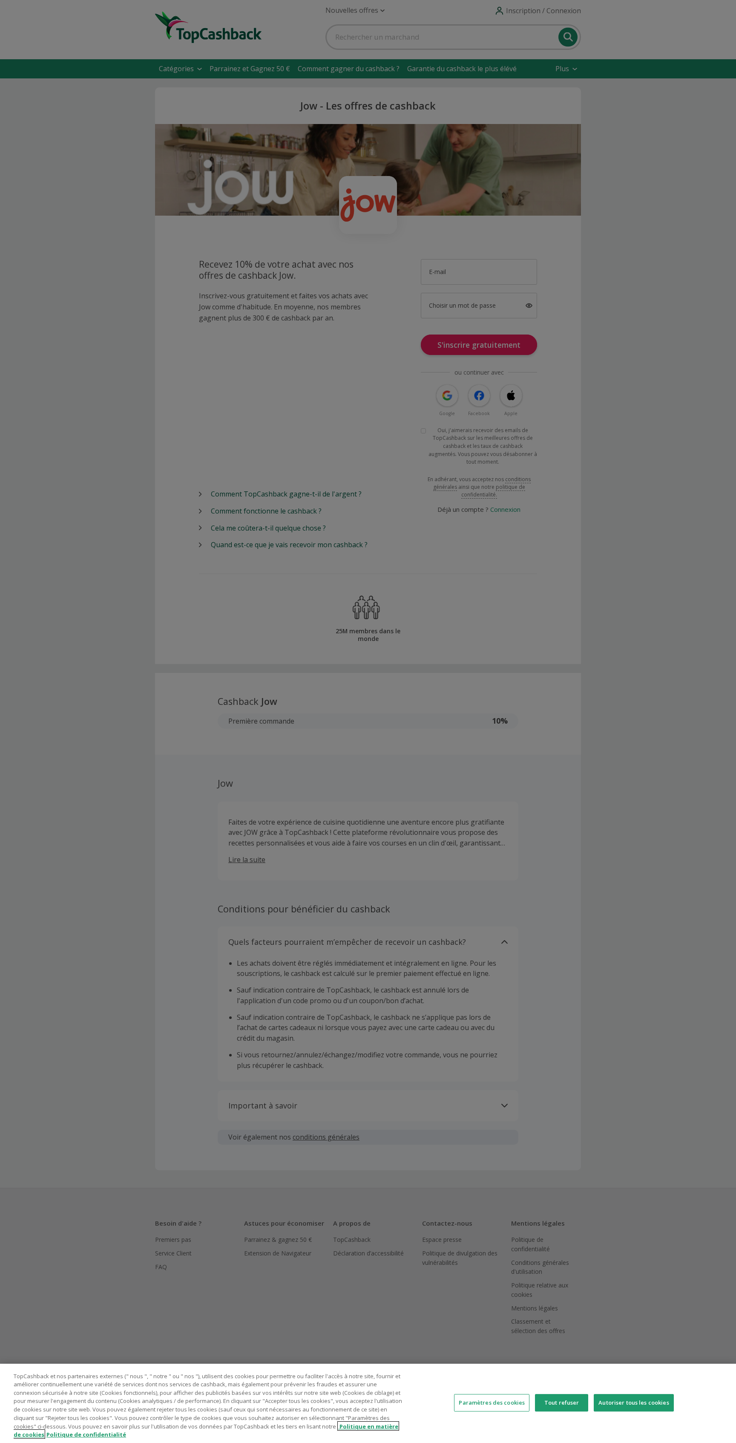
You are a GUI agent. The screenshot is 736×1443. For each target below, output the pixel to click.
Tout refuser (561, 1402)
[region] (368, 1403)
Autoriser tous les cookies (633, 1402)
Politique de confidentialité (86, 1434)
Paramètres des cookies (492, 1402)
